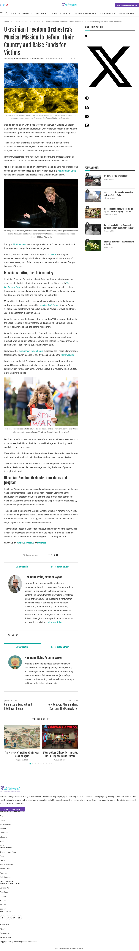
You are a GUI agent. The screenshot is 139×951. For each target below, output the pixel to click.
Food (2, 856)
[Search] (6, 13)
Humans (3, 900)
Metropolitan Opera (67, 171)
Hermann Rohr (21, 58)
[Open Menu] (1, 13)
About (2, 929)
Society (3, 909)
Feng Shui (4, 833)
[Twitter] (4, 5)
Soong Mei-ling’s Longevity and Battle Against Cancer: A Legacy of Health (118, 210)
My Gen (3, 905)
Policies (4, 924)
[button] (7, 744)
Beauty (3, 820)
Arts (1, 816)
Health (2, 860)
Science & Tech (106, 13)
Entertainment (6, 824)
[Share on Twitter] (52, 555)
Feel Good (4, 892)
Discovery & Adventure (84, 13)
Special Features (126, 13)
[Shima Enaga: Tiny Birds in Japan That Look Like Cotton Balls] (93, 196)
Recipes (3, 873)
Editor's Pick (5, 888)
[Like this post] (46, 555)
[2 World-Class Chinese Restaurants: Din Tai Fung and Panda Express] (60, 737)
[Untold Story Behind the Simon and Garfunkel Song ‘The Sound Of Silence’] (93, 229)
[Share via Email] (57, 555)
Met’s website (67, 355)
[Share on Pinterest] (87, 100)
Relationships (5, 877)
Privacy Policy (5, 933)
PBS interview (19, 244)
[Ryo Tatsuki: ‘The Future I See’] (93, 180)
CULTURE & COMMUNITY (12, 812)
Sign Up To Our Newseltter (127, 5)
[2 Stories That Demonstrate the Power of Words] (93, 245)
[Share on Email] (87, 118)
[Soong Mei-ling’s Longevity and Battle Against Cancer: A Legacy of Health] (93, 213)
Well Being (41, 13)
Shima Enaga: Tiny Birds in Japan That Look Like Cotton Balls (118, 193)
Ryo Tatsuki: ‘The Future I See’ (116, 176)
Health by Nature (6, 864)
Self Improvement (7, 881)
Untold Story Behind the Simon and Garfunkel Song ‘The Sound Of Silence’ (119, 226)
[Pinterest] (7, 5)
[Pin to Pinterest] (54, 555)
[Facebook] (0, 5)
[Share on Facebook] (49, 555)
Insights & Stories (60, 13)
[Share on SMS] (87, 127)
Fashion (3, 828)
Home (6, 22)
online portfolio (54, 622)
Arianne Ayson (37, 58)
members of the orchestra (31, 351)
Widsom (3, 845)
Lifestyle (3, 837)
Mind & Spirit (5, 869)
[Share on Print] (87, 109)
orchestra (51, 254)
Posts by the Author (60, 566)
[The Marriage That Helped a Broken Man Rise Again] (22, 737)
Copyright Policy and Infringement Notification (18, 941)
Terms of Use (5, 937)
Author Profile (22, 566)
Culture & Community (21, 13)
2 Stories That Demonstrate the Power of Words (119, 243)
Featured (36, 22)
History (3, 896)
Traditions (4, 841)
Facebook (29, 542)
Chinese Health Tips (8, 852)
